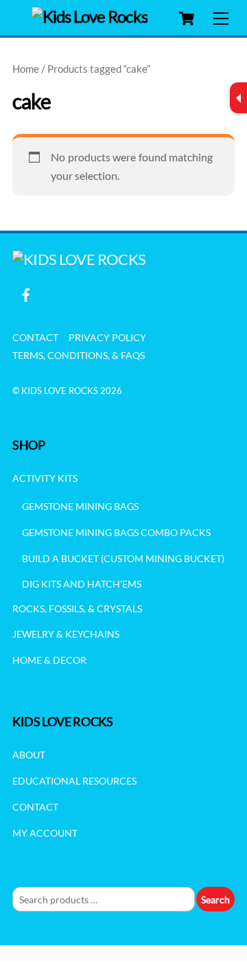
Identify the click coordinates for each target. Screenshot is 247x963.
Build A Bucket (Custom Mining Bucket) (123, 558)
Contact (35, 337)
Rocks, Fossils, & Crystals (77, 608)
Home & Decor (49, 660)
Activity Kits (45, 478)
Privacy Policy (107, 337)
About (28, 755)
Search (215, 899)
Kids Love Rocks (59, 390)
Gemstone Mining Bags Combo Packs (116, 532)
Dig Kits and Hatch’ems (81, 584)
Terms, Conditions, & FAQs (78, 355)
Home (25, 68)
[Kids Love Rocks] (90, 16)
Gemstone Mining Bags (80, 506)
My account (45, 833)
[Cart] (186, 18)
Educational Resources (74, 781)
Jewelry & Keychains (65, 634)
